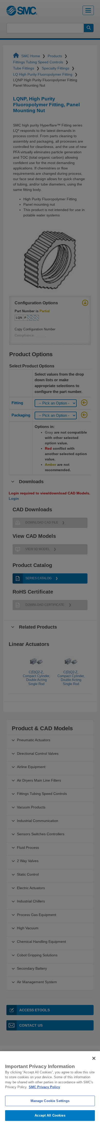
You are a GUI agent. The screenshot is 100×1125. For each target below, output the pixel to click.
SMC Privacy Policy (44, 1087)
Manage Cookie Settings (50, 1101)
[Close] (93, 1058)
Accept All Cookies (50, 1115)
